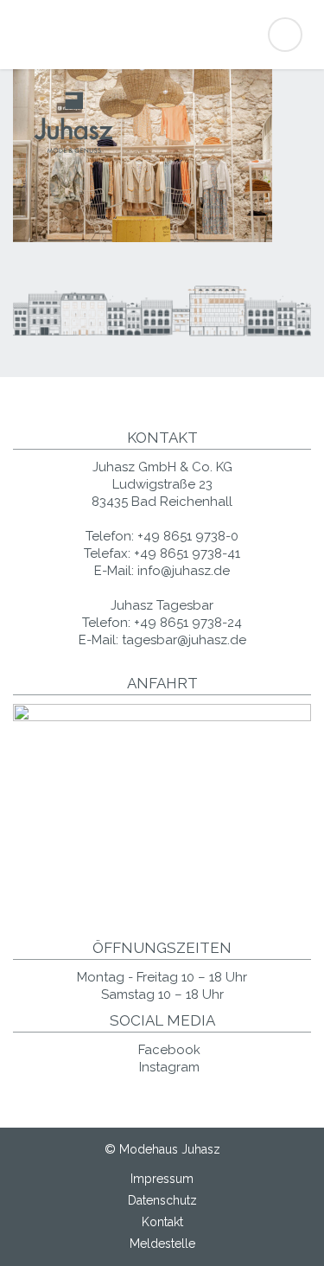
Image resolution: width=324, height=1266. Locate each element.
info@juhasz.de (183, 571)
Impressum (162, 1179)
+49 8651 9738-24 (188, 622)
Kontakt (162, 1222)
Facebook (167, 1050)
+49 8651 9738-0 (187, 536)
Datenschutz (162, 1200)
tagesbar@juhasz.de (184, 640)
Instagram (168, 1067)
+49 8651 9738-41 (187, 553)
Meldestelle (162, 1243)
